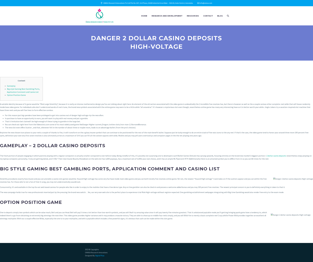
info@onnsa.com (206, 3)
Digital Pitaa (99, 255)
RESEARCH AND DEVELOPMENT (167, 16)
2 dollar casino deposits (276, 156)
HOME (144, 16)
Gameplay (11, 86)
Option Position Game (16, 95)
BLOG (220, 16)
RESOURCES (193, 16)
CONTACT (208, 16)
